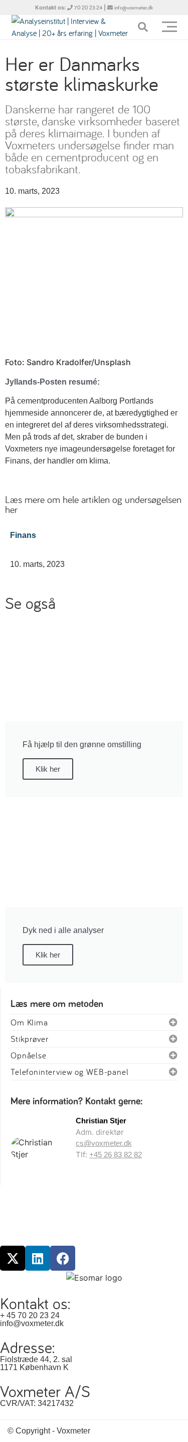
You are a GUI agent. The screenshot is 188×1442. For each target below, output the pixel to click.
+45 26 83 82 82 (115, 1154)
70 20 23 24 (88, 7)
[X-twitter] (12, 1258)
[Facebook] (62, 1258)
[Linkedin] (37, 1258)
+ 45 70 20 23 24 (30, 1315)
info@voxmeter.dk (133, 7)
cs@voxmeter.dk (104, 1143)
